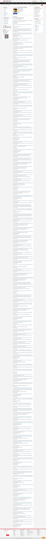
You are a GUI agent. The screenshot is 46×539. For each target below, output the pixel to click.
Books (16, 3)
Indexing (5, 15)
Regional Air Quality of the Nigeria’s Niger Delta (18, 24)
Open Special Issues (37, 20)
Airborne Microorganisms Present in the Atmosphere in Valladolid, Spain (20, 445)
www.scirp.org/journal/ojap (20, 10)
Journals (12, 3)
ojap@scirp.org (21, 11)
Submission (15, 13)
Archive (5, 11)
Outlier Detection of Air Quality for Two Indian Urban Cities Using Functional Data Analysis (22, 511)
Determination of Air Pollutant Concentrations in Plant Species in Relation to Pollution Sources (23, 449)
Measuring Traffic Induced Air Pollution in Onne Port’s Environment (20, 453)
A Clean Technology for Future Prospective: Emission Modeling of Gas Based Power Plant (22, 316)
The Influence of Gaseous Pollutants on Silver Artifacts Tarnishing (20, 290)
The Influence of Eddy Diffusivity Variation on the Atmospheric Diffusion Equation (21, 178)
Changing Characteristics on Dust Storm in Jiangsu (18, 264)
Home (5, 3)
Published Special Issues (38, 21)
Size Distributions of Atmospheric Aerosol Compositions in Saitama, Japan (21, 484)
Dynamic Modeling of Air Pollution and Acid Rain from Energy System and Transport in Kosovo (23, 170)
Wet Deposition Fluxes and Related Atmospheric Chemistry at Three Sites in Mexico (22, 337)
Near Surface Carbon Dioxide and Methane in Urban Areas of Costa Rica (20, 200)
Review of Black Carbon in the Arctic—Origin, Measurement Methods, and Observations (22, 149)
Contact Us (36, 30)
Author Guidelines (6, 19)
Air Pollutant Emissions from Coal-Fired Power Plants (18, 87)
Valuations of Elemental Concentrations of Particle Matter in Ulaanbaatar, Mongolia (22, 260)
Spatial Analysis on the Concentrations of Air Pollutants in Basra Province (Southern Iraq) (22, 114)
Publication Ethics (6, 23)
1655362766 (6, 33)
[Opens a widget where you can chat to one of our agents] (43, 538)
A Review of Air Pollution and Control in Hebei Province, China (19, 50)
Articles (9, 3)
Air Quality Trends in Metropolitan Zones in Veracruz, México (19, 312)
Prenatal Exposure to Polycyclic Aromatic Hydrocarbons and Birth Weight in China (21, 110)
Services (27, 3)
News (20, 3)
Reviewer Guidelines (6, 20)
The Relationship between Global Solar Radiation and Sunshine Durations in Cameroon (22, 141)
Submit (31, 3)
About (23, 3)
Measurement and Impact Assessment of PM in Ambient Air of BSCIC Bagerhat (21, 480)
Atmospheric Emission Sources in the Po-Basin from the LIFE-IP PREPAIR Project (21, 252)
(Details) (16, 23)
